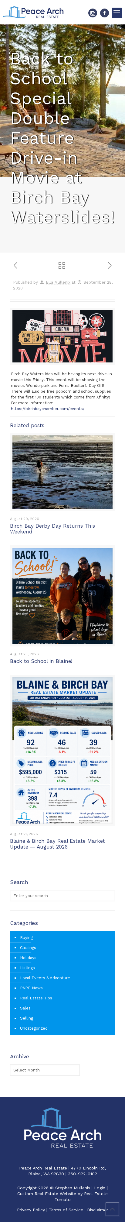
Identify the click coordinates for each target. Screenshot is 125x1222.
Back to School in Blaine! (41, 661)
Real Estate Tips (36, 998)
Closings (28, 947)
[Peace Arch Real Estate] (33, 12)
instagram (92, 13)
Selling (26, 1018)
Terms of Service (66, 1209)
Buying (26, 937)
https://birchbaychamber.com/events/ (48, 408)
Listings (27, 968)
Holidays (28, 957)
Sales (25, 1008)
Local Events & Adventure (45, 978)
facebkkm (104, 13)
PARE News (31, 988)
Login (99, 1187)
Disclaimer (97, 1209)
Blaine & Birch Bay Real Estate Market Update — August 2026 (57, 844)
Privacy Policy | (33, 1209)
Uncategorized (34, 1028)
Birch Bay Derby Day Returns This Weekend (52, 529)
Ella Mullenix (58, 282)
